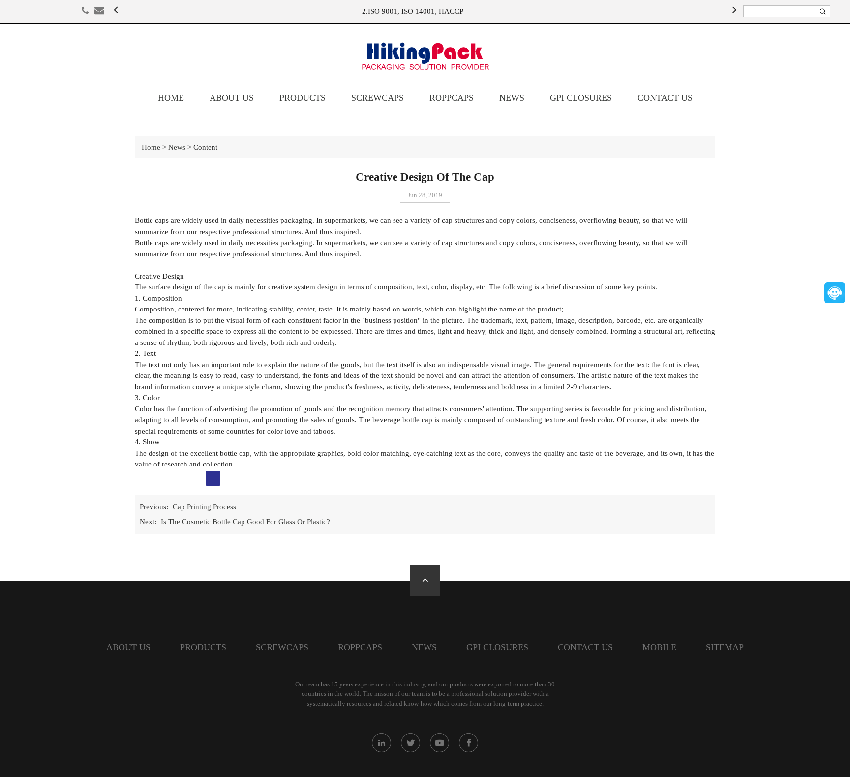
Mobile (659, 647)
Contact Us (665, 98)
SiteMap (725, 647)
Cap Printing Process (204, 507)
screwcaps (377, 98)
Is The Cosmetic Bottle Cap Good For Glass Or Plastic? (245, 522)
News (511, 98)
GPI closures (581, 98)
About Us (232, 98)
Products (302, 98)
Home (171, 98)
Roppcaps (451, 98)
